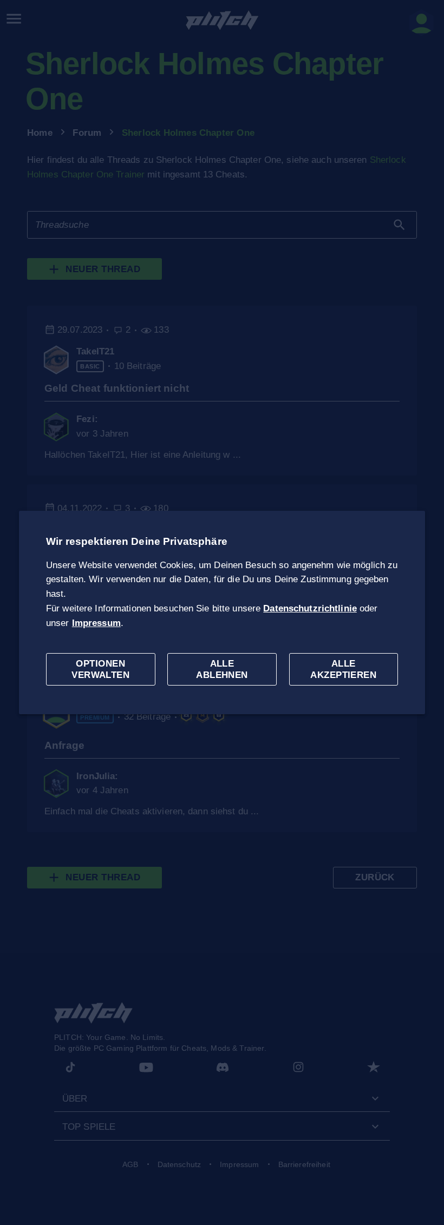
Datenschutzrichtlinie (310, 608)
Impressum (96, 623)
